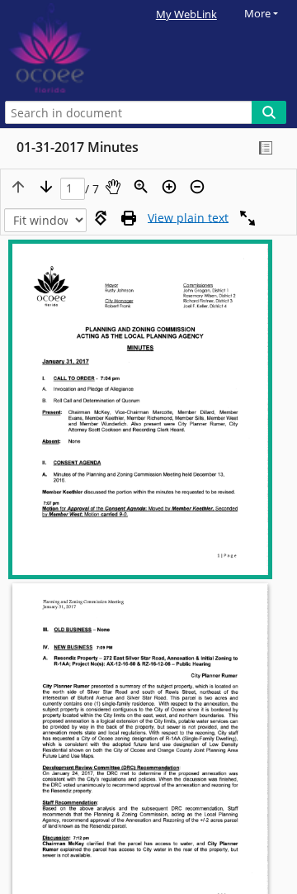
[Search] (269, 112)
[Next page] (46, 187)
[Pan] (113, 187)
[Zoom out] (197, 187)
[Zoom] (141, 187)
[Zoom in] (169, 187)
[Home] (70, 48)
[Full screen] (247, 218)
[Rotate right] (101, 218)
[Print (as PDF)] (129, 218)
